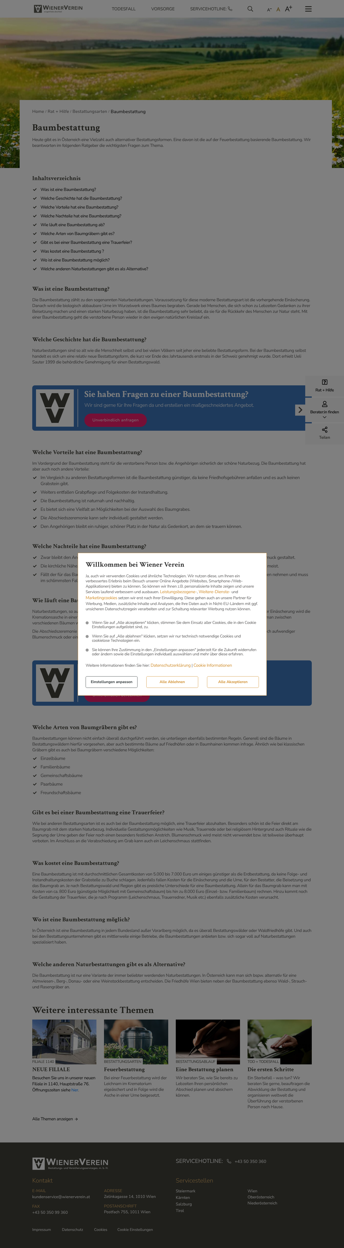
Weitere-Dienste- (215, 592)
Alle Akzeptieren (233, 682)
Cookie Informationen (212, 665)
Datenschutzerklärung (171, 665)
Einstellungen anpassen (111, 682)
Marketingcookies (101, 598)
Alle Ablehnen (172, 682)
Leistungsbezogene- (178, 592)
